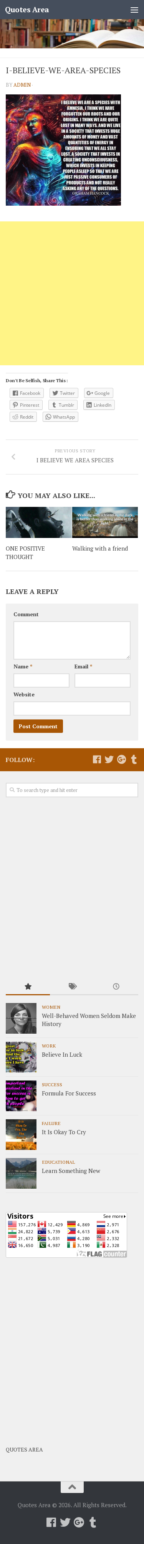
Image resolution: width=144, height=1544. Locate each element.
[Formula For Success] (21, 1095)
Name (22, 666)
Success (52, 1084)
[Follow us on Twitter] (109, 759)
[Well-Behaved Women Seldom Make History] (21, 1018)
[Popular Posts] (28, 987)
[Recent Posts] (116, 987)
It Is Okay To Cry (64, 1132)
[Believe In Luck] (21, 1057)
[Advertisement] (72, 293)
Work (49, 1046)
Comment (26, 614)
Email (83, 666)
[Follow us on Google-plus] (121, 759)
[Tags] (72, 987)
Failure (51, 1123)
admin (22, 84)
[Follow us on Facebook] (96, 759)
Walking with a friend (100, 548)
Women (51, 1007)
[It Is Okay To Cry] (21, 1134)
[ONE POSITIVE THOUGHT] (39, 522)
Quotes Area (27, 9)
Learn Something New (71, 1170)
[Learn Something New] (21, 1173)
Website (24, 694)
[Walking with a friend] (105, 522)
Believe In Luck (62, 1054)
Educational (58, 1162)
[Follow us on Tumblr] (133, 759)
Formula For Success (69, 1093)
